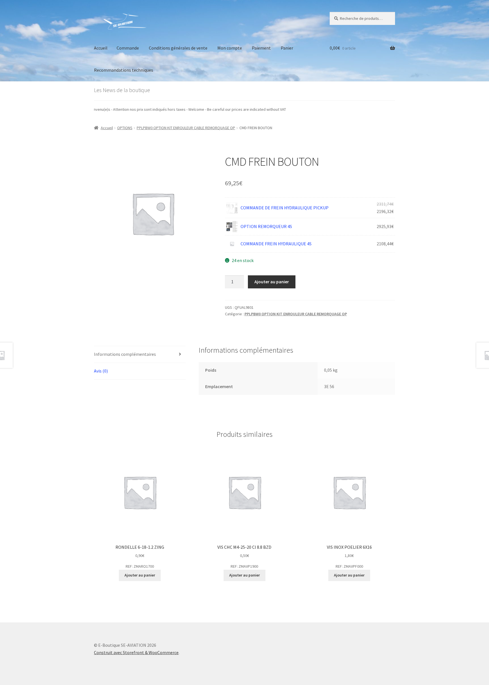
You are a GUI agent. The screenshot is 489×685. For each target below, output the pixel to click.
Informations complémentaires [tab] (125, 354)
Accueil (101, 48)
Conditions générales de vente (178, 48)
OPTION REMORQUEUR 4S (266, 226)
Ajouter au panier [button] (140, 575)
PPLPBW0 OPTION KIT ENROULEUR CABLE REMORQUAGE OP (186, 127)
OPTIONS (124, 127)
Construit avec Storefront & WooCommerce (136, 652)
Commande (128, 48)
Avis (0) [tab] (101, 371)
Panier (287, 48)
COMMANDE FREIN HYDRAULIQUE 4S (276, 243)
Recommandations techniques (123, 70)
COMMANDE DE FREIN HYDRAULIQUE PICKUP (285, 207)
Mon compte (229, 48)
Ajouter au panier (271, 281)
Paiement (261, 48)
